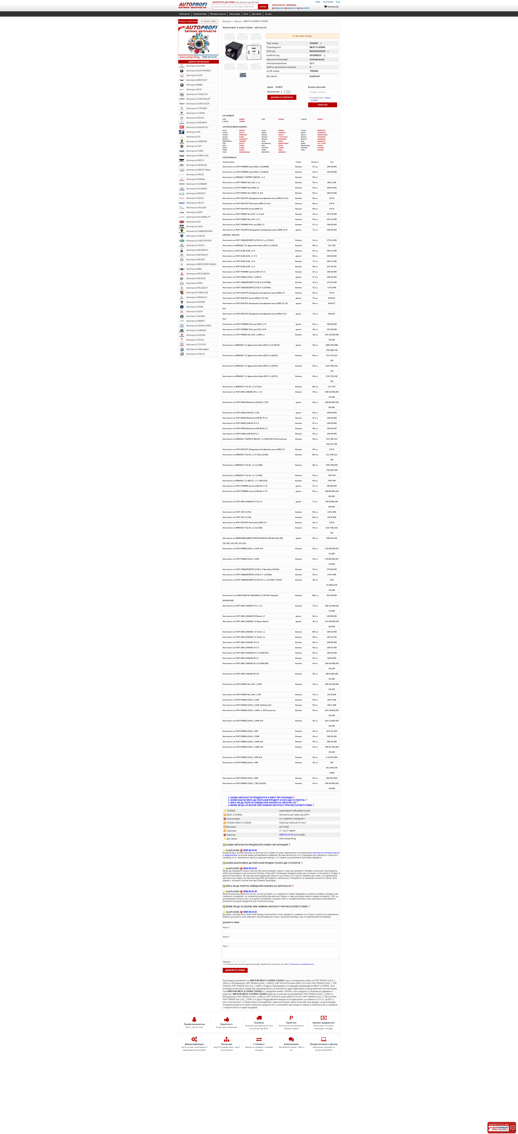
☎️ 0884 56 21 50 (291, 8)
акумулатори (230, 855)
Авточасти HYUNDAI (196, 189)
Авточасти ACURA (195, 66)
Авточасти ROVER (195, 302)
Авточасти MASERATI (197, 250)
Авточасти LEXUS (195, 245)
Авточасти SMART (195, 321)
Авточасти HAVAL (195, 174)
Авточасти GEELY (195, 160)
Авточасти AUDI (194, 75)
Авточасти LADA (194, 226)
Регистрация (328, 2)
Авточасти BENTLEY (196, 80)
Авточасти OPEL (194, 283)
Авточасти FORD (194, 151)
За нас (268, 14)
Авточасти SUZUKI (195, 335)
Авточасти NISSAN (195, 278)
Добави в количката (282, 97)
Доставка (256, 14)
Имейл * (226, 937)
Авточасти (184, 14)
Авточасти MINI (194, 269)
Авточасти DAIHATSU (197, 127)
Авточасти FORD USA (197, 156)
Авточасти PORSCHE (197, 292)
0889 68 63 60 (286, 834)
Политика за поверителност (302, 964)
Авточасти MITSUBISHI (198, 274)
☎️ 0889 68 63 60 (278, 8)
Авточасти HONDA (195, 179)
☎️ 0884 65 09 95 (303, 8)
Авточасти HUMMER (196, 184)
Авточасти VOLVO (195, 354)
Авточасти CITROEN (196, 108)
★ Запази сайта (209, 21)
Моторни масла (218, 14)
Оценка (226, 962)
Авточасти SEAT (194, 311)
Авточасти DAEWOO (196, 122)
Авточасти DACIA (195, 118)
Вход (338, 2)
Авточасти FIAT (194, 146)
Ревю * (226, 946)
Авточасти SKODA (195, 316)
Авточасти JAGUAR (196, 207)
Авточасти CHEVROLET (198, 99)
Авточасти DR (193, 132)
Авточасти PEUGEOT (197, 288)
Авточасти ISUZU (195, 198)
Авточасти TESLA (195, 340)
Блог (246, 14)
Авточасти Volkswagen (197, 349)
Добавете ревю (235, 970)
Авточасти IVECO (195, 203)
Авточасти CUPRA (195, 113)
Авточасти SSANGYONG (198, 326)
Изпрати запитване (188, 21)
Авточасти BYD (194, 89)
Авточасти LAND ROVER (199, 241)
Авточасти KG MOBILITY (198, 217)
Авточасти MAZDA (195, 259)
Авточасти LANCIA (195, 236)
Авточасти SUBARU (196, 330)
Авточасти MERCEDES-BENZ (201, 264)
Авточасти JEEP (194, 212)
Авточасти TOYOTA (196, 344)
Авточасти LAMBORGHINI (199, 231)
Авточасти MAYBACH (197, 255)
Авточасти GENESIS (196, 165)
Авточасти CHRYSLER (197, 104)
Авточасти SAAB (194, 307)
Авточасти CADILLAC (197, 94)
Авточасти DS (193, 137)
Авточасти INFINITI (195, 193)
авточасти (318, 853)
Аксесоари (234, 14)
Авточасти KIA (193, 222)
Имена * (226, 927)
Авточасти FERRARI (196, 141)
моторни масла (331, 853)
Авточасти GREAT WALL (198, 170)
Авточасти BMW (194, 85)
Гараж (317, 2)
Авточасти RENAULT (196, 297)
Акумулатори (200, 14)
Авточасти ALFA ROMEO (198, 70)
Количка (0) (333, 7)
